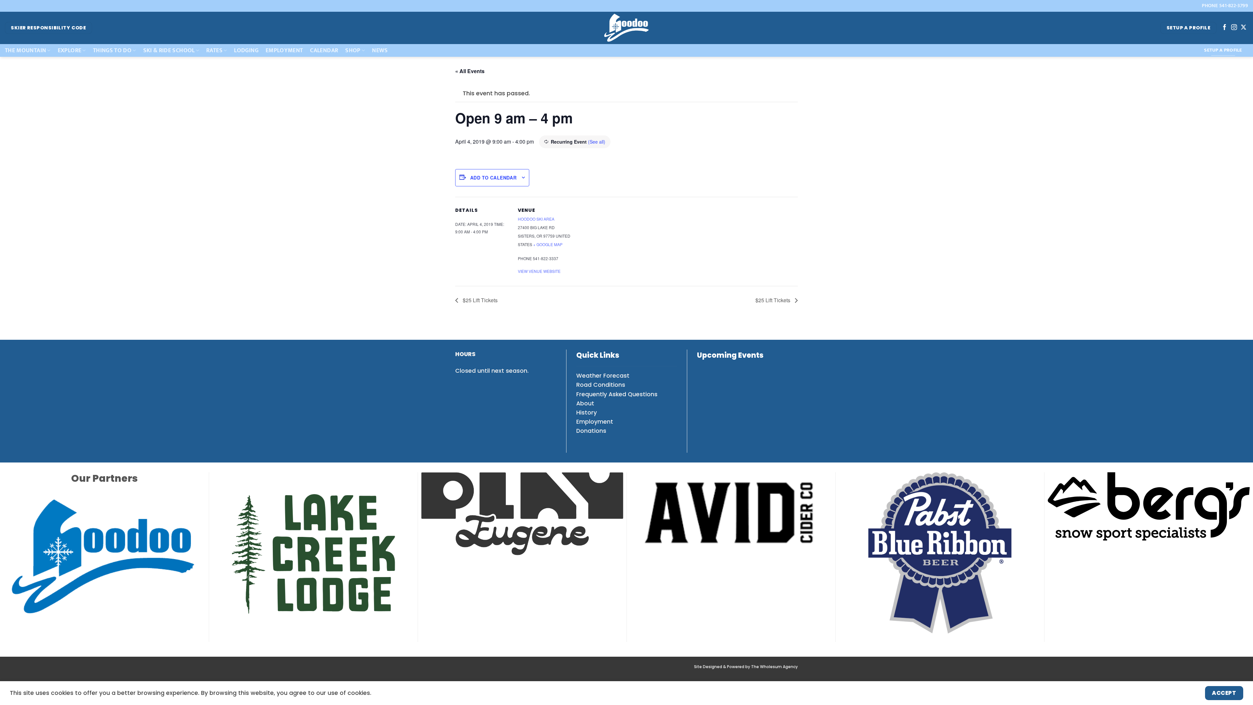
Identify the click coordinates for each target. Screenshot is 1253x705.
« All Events (470, 71)
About (585, 403)
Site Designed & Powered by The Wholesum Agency (746, 654)
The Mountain (25, 50)
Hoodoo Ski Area (536, 219)
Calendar (324, 50)
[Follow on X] (1243, 27)
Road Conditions (600, 385)
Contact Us (755, 671)
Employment (284, 50)
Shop (352, 50)
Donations (591, 431)
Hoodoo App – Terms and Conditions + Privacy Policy (644, 671)
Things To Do (112, 50)
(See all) (596, 141)
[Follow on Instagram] (1234, 27)
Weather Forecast (602, 376)
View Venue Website (539, 271)
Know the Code (509, 671)
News (380, 50)
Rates (214, 50)
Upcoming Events (730, 355)
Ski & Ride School (169, 50)
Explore (69, 50)
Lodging (246, 50)
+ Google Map (548, 244)
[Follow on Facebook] (1225, 27)
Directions (470, 671)
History (586, 412)
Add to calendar (493, 177)
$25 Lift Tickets (479, 300)
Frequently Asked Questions (616, 394)
